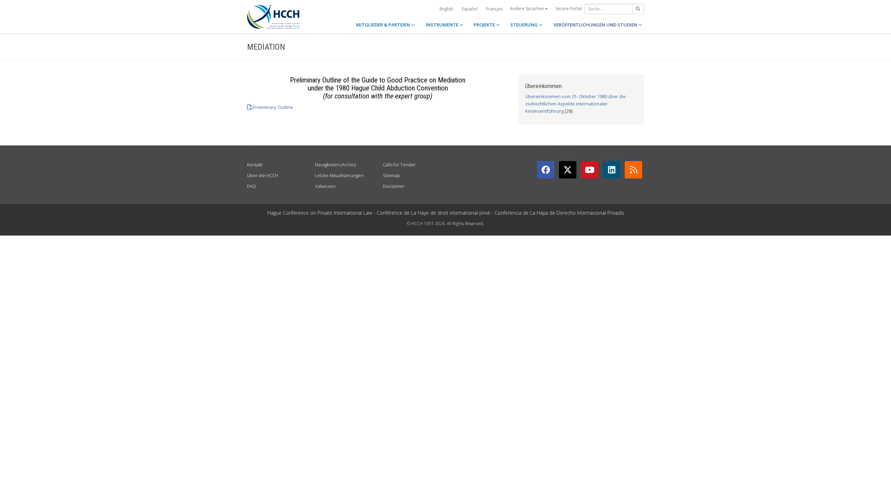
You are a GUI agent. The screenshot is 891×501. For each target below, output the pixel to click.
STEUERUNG (524, 25)
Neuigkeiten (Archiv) (335, 164)
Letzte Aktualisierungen (339, 175)
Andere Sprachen (527, 8)
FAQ (251, 186)
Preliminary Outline (273, 107)
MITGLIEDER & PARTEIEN (383, 25)
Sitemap (391, 175)
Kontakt (254, 164)
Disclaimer (393, 186)
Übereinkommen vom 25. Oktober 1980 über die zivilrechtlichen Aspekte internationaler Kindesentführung (575, 103)
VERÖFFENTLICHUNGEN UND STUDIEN (595, 25)
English (446, 9)
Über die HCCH (262, 175)
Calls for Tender (399, 164)
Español (470, 9)
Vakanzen (325, 186)
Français (494, 9)
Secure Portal (568, 8)
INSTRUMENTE (442, 25)
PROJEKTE (485, 25)
